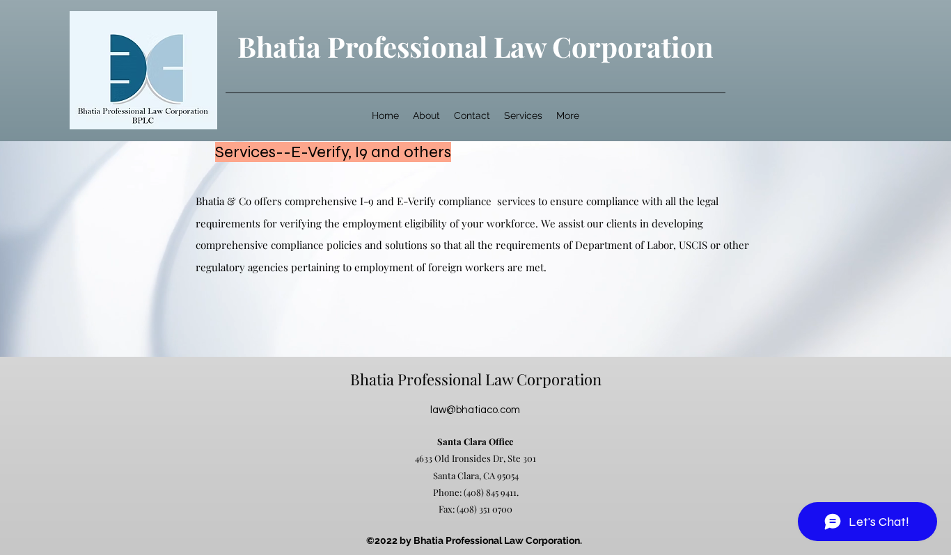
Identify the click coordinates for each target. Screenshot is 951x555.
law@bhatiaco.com (475, 410)
